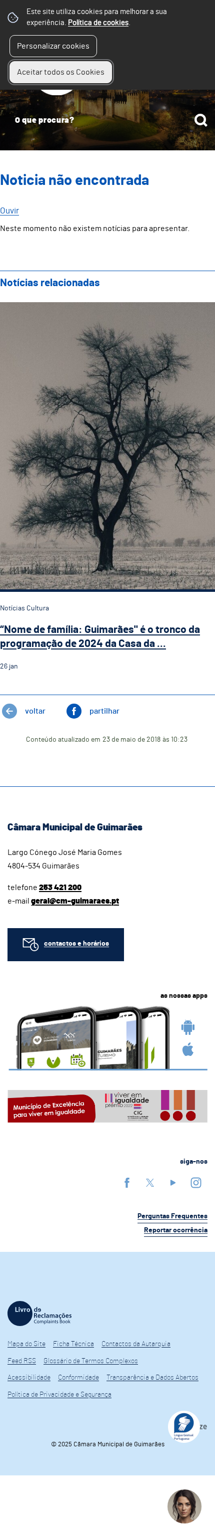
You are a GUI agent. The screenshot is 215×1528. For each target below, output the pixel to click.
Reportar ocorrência (176, 1230)
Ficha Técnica (73, 1344)
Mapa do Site (27, 1344)
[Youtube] (173, 1182)
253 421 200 (60, 888)
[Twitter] (150, 1182)
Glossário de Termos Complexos (91, 1361)
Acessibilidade (29, 1377)
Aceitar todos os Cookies (60, 72)
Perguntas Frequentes (173, 1216)
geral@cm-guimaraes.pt (75, 901)
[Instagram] (196, 1182)
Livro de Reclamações (40, 1313)
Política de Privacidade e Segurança (60, 1394)
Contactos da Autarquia (136, 1344)
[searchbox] (108, 120)
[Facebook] (127, 1182)
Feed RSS (22, 1361)
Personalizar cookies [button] (53, 46)
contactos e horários (76, 943)
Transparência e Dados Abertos (152, 1377)
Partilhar (105, 711)
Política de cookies (98, 23)
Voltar (35, 711)
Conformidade (78, 1377)
